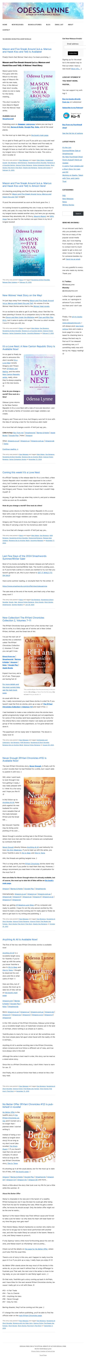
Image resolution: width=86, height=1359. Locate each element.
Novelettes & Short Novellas (37, 163)
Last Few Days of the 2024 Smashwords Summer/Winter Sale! (24, 557)
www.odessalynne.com (71, 323)
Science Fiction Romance (24, 165)
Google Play (29, 127)
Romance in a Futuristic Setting (32, 331)
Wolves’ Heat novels (41, 306)
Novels (11, 602)
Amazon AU (22, 1180)
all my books (77, 317)
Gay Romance (12, 163)
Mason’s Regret (40, 216)
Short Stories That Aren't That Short (20, 924)
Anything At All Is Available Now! (20, 939)
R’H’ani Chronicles (32, 864)
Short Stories (48, 602)
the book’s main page (39, 135)
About (70, 24)
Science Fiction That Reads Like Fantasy (26, 1089)
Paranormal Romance (35, 538)
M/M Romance (22, 163)
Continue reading (10, 449)
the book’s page (22, 1172)
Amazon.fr (17, 897)
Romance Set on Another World (32, 457)
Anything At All (8, 802)
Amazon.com (8, 1001)
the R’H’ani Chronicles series (11, 1118)
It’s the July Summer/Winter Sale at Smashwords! (71, 150)
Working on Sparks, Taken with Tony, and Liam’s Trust (72, 178)
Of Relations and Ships (25, 905)
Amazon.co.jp (48, 897)
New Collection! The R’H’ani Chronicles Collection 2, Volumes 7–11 (23, 619)
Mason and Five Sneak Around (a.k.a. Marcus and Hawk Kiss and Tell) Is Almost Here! (27, 184)
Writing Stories (68, 205)
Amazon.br (16, 900)
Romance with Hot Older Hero (23, 1323)
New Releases (17, 24)
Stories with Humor (44, 168)
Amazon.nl (7, 900)
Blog (48, 24)
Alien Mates (41, 160)
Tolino (6, 444)
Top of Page (43, 1355)
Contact (6, 30)
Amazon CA (11, 1180)
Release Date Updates (10, 282)
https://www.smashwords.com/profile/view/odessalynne (25, 586)
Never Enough (8, 847)
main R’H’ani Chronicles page (30, 1315)
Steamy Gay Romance (30, 168)
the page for (36, 1249)
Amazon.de (49, 441)
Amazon (29, 435)
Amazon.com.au (37, 441)
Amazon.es (27, 897)
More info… (75, 69)
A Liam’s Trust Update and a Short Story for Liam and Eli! (72, 169)
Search (78, 214)
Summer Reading (17, 604)
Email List (59, 24)
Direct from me (9, 656)
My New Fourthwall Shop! (72, 157)
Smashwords (8, 119)
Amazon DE (33, 1180)
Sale (15, 602)
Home (5, 24)
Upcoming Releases (33, 333)
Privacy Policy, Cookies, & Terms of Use (43, 1351)
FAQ (64, 195)
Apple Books (8, 668)
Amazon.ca (25, 441)
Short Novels (39, 602)
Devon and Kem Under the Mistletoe (20, 317)
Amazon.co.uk (13, 441)
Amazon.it (37, 897)
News (21, 280)
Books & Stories (35, 24)
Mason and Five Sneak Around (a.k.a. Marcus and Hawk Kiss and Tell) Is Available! (27, 50)
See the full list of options (72, 133)
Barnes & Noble (17, 127)
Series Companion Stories (41, 165)
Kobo (37, 127)
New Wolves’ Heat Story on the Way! (22, 295)
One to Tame (40, 853)
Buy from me (18, 433)
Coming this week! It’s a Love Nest (21, 472)
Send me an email (73, 259)
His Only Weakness (14, 850)
